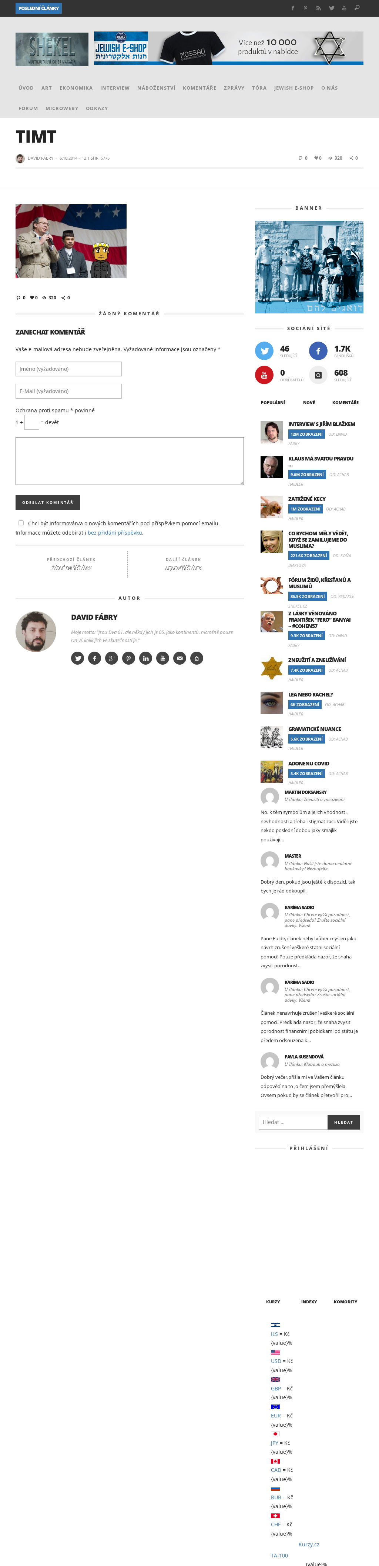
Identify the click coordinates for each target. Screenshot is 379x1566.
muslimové (335, 1402)
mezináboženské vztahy (289, 1389)
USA (284, 1456)
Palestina (345, 1416)
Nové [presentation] (309, 384)
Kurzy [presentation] (272, 793)
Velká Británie (318, 1456)
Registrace (337, 746)
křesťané (331, 1361)
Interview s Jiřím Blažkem (322, 406)
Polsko (298, 1429)
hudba (329, 1321)
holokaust (298, 1321)
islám (298, 1334)
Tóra (264, 1456)
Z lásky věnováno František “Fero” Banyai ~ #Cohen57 (123, 8)
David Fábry (41, 139)
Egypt (265, 1280)
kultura (310, 1375)
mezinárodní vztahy (285, 1402)
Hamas (266, 1321)
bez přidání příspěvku (59, 618)
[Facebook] (293, 8)
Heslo (277, 695)
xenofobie (271, 1470)
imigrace (270, 1334)
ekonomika (296, 1280)
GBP (276, 879)
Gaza (327, 1307)
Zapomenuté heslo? (309, 769)
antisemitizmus (331, 1226)
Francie (301, 1307)
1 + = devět (36, 507)
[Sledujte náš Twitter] (264, 332)
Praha (324, 1429)
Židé (320, 1470)
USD (276, 852)
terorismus (325, 1443)
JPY (275, 933)
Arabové (269, 1240)
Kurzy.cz (309, 1035)
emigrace (332, 1280)
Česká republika (327, 1267)
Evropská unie (276, 1294)
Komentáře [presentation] (345, 384)
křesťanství (274, 1375)
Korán (302, 1361)
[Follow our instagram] (318, 356)
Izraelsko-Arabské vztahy (319, 1348)
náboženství (274, 1416)
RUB (276, 988)
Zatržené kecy (307, 480)
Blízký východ (277, 1267)
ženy (300, 1470)
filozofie (270, 1307)
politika (269, 1429)
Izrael (266, 1348)
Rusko (349, 1429)
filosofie (316, 1294)
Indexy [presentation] (309, 791)
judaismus (271, 1361)
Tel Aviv (291, 1443)
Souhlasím (359, 1557)
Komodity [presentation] (345, 791)
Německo (311, 1416)
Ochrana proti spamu (48, 495)
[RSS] (318, 8)
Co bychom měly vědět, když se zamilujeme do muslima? (318, 520)
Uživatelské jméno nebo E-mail (308, 662)
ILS (275, 824)
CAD (276, 961)
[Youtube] (344, 8)
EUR (276, 906)
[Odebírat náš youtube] (264, 356)
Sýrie (265, 1443)
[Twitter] (331, 8)
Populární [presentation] (273, 385)
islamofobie (330, 1334)
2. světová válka (280, 1226)
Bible (344, 1253)
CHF (276, 1015)
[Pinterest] (306, 8)
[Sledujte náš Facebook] (318, 332)
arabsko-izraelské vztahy (293, 1253)
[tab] (273, 385)
